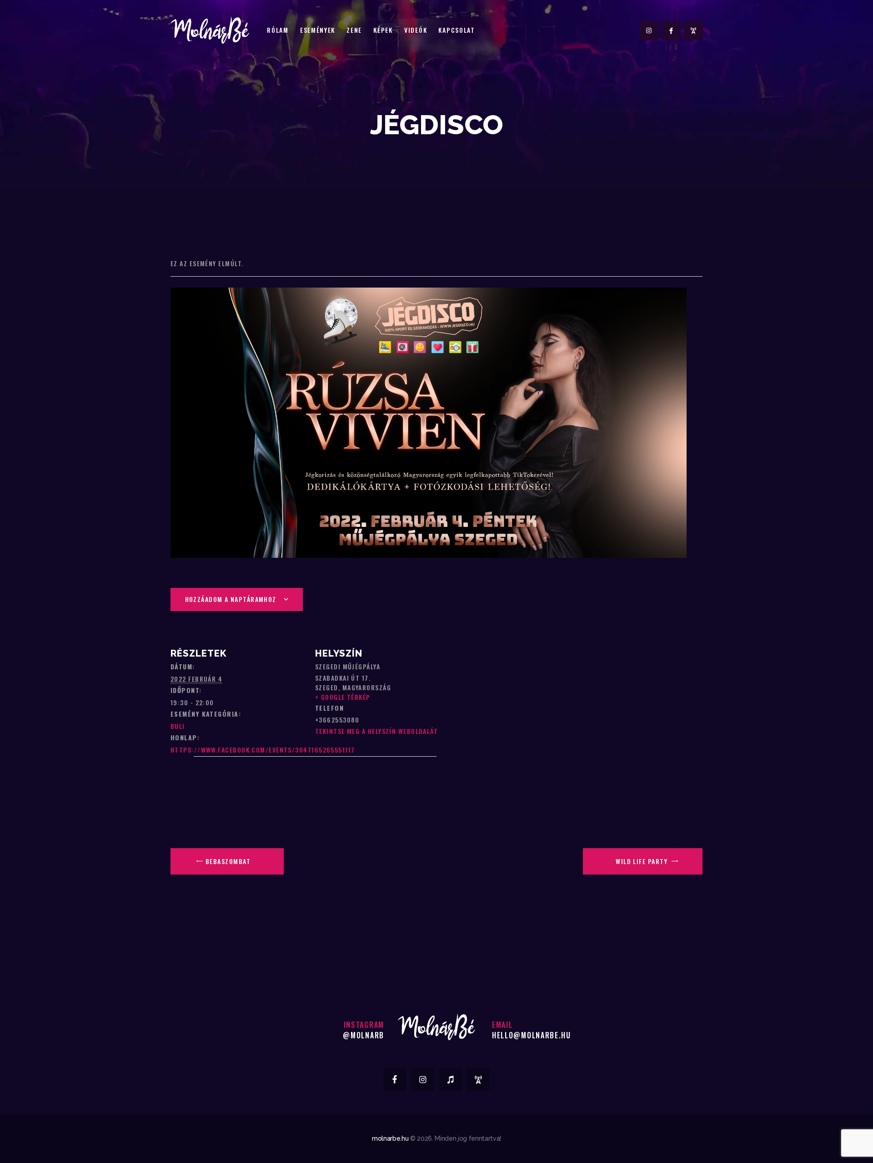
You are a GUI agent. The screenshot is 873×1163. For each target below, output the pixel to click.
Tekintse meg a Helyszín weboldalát (376, 731)
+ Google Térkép (343, 697)
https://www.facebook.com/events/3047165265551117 (263, 749)
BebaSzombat (227, 861)
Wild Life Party (642, 861)
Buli (178, 726)
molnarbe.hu (390, 1138)
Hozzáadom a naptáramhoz (230, 599)
